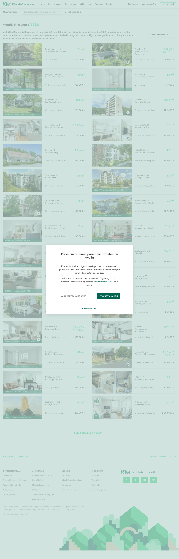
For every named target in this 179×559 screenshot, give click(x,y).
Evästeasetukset (103, 281)
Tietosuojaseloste (89, 309)
